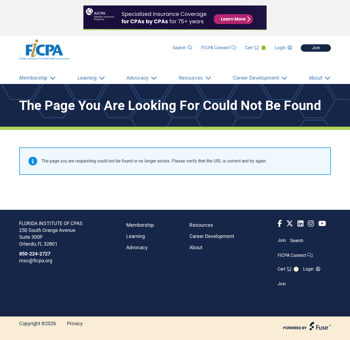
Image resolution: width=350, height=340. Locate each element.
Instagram (311, 223)
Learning (135, 236)
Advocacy (137, 247)
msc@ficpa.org (35, 260)
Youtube (322, 223)
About (195, 247)
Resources (201, 225)
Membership (140, 225)
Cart (254, 47)
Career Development (211, 236)
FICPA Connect (216, 47)
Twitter (289, 223)
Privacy (75, 323)
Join (316, 47)
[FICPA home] (44, 49)
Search (179, 47)
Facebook (280, 223)
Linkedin (301, 223)
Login (280, 47)
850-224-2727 (34, 254)
